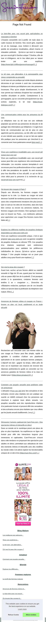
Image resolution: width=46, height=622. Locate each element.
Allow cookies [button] (31, 615)
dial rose (35, 142)
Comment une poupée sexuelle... (14, 559)
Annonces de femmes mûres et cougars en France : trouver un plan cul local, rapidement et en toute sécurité (22, 304)
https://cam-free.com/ (28, 453)
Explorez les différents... (11, 569)
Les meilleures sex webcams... (13, 535)
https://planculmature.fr (21, 375)
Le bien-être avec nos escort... (13, 593)
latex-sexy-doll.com (15, 239)
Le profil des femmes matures (13, 579)
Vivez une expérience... (11, 540)
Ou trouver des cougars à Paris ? (13, 189)
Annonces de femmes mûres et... (14, 589)
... (35, 64)
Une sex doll (16, 391)
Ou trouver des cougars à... (12, 598)
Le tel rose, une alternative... (12, 545)
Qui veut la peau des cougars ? (13, 267)
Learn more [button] (22, 609)
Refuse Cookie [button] (13, 615)
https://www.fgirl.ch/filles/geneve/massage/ (18, 64)
